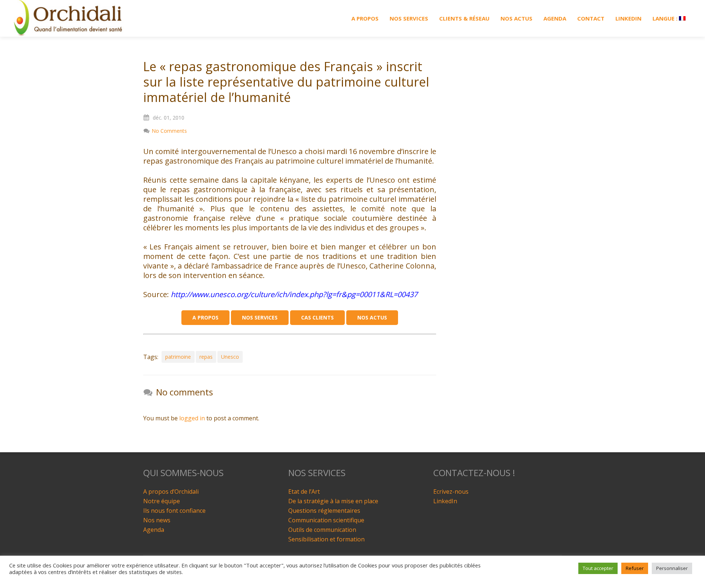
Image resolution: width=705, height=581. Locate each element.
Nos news (156, 520)
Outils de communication (322, 530)
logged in (192, 418)
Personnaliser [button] (672, 568)
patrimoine (178, 356)
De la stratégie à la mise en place (333, 501)
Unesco (230, 356)
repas (206, 356)
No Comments (169, 130)
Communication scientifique (326, 520)
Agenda (153, 530)
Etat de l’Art (304, 491)
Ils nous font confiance (174, 511)
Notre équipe (161, 501)
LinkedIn (445, 501)
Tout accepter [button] (598, 568)
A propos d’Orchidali (171, 491)
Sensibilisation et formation (326, 539)
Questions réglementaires (324, 511)
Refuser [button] (635, 568)
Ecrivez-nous (451, 491)
